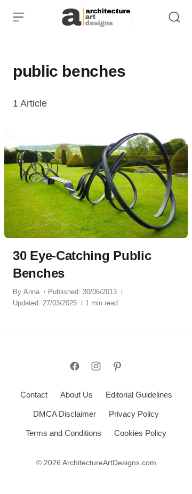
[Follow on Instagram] (96, 366)
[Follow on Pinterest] (117, 366)
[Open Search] (174, 17)
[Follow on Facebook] (74, 366)
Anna (31, 292)
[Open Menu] (18, 17)
